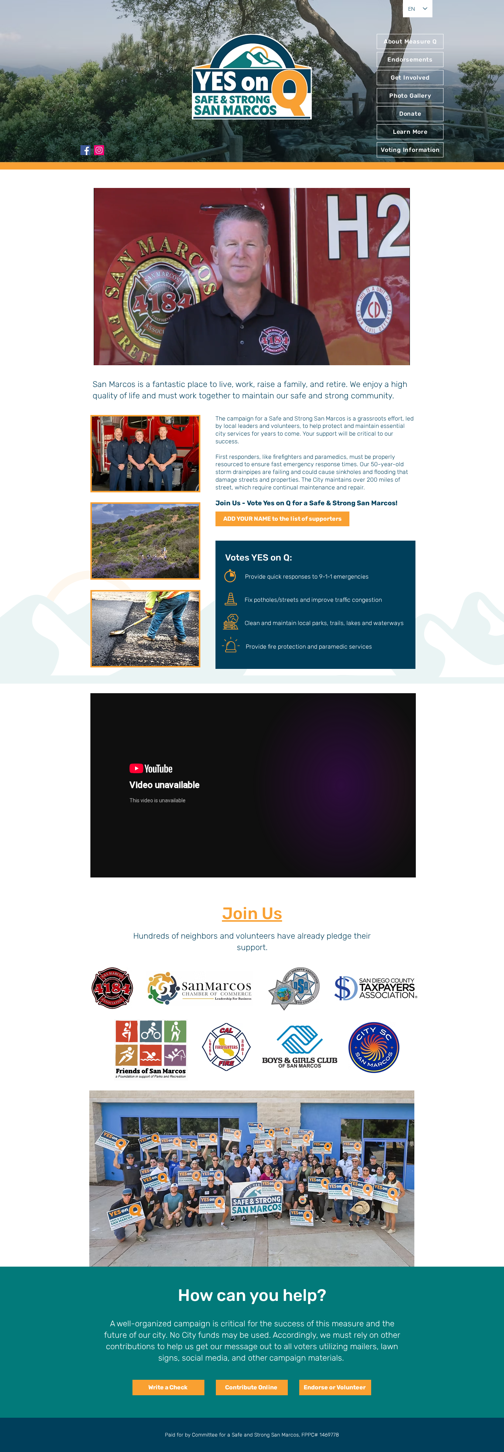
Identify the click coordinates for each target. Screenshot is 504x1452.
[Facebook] (85, 150)
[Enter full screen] (400, 355)
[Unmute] (116, 355)
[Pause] (103, 355)
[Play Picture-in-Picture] (387, 355)
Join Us (252, 913)
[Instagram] (99, 150)
